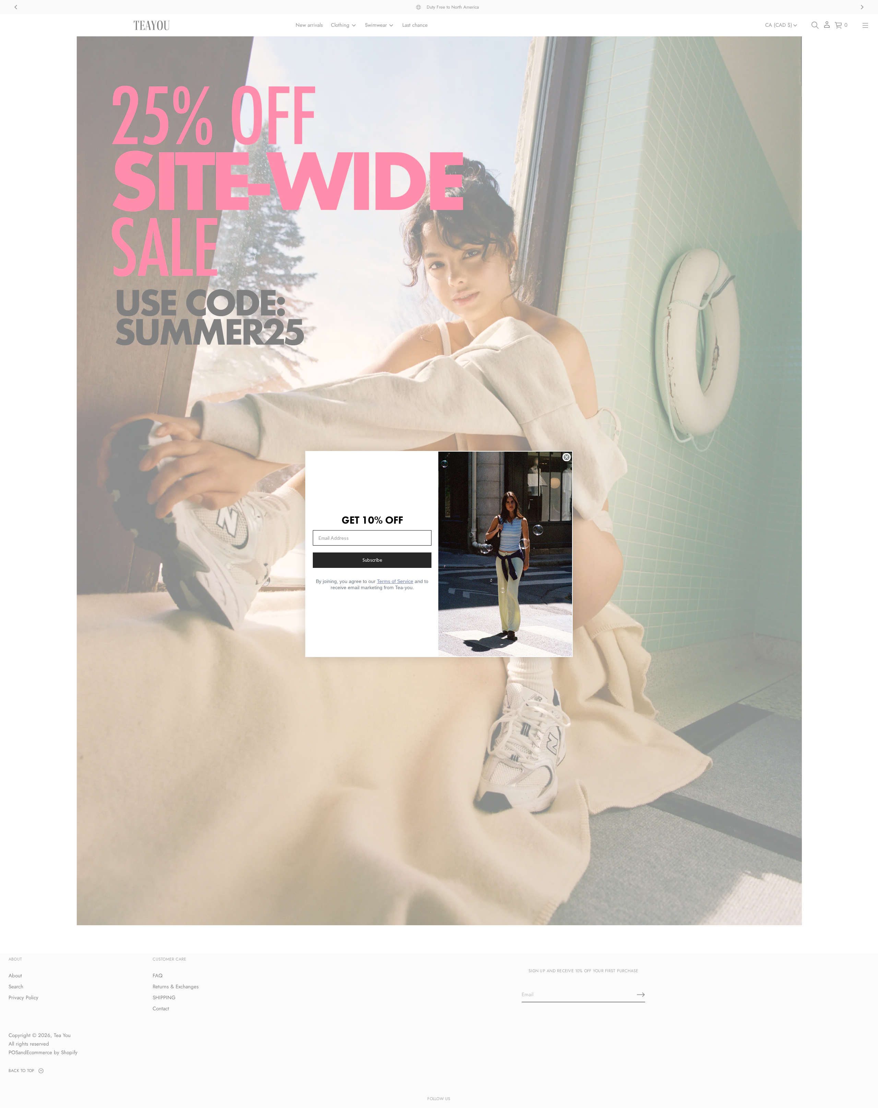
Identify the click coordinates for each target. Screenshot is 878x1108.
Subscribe (372, 560)
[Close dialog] (566, 457)
